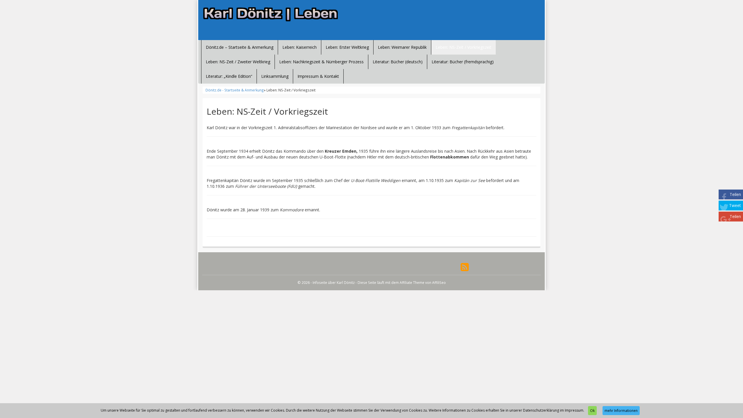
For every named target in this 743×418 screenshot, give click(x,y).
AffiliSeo (439, 282)
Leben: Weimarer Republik (402, 47)
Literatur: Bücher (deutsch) (398, 61)
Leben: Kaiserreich (299, 47)
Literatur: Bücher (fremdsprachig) (463, 61)
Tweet (735, 205)
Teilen (735, 194)
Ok (592, 410)
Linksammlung (274, 76)
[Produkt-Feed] (465, 266)
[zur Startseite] (272, 14)
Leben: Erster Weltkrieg (347, 47)
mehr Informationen (621, 410)
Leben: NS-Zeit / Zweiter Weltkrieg (238, 61)
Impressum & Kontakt (318, 76)
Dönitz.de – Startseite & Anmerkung (239, 47)
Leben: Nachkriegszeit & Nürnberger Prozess (321, 61)
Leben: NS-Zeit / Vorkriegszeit (463, 47)
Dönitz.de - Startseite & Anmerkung (234, 90)
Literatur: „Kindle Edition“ (229, 76)
